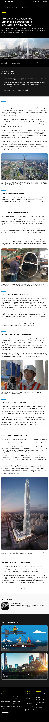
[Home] (8, 1)
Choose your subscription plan (29, 707)
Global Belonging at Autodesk (6, 706)
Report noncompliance (31, 718)
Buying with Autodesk (28, 696)
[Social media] (6, 712)
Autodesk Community (40, 702)
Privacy (2, 718)
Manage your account (40, 693)
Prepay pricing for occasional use (30, 710)
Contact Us (15, 698)
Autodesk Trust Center (5, 701)
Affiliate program (16, 703)
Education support (39, 704)
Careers (2, 696)
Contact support (39, 707)
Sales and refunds (28, 703)
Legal (42, 718)
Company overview (5, 693)
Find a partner (27, 701)
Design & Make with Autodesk (18, 708)
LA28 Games (3, 708)
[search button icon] (38, 1)
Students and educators (17, 701)
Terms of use (38, 718)
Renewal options (27, 698)
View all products (27, 693)
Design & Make (7, 8)
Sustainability (15, 696)
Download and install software (40, 697)
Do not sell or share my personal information (11, 718)
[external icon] (9, 698)
